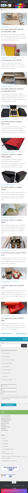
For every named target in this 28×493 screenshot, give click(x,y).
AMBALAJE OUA (4, 430)
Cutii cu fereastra (5, 281)
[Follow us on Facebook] (26, 339)
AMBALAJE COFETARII (6, 420)
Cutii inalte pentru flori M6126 (11, 60)
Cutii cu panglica (5, 366)
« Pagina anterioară (6, 333)
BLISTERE (3, 425)
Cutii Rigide (4, 2)
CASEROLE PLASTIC (5, 426)
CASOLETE (3, 428)
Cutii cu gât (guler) (6, 356)
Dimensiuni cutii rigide (7, 379)
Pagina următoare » (21, 333)
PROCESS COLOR (5, 423)
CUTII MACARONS (5, 421)
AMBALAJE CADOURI (5, 418)
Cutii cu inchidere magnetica (8, 152)
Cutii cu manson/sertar (7, 363)
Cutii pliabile (13, 58)
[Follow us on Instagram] (24, 339)
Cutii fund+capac (5, 27)
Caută (2, 343)
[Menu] (26, 2)
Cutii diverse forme (6, 86)
